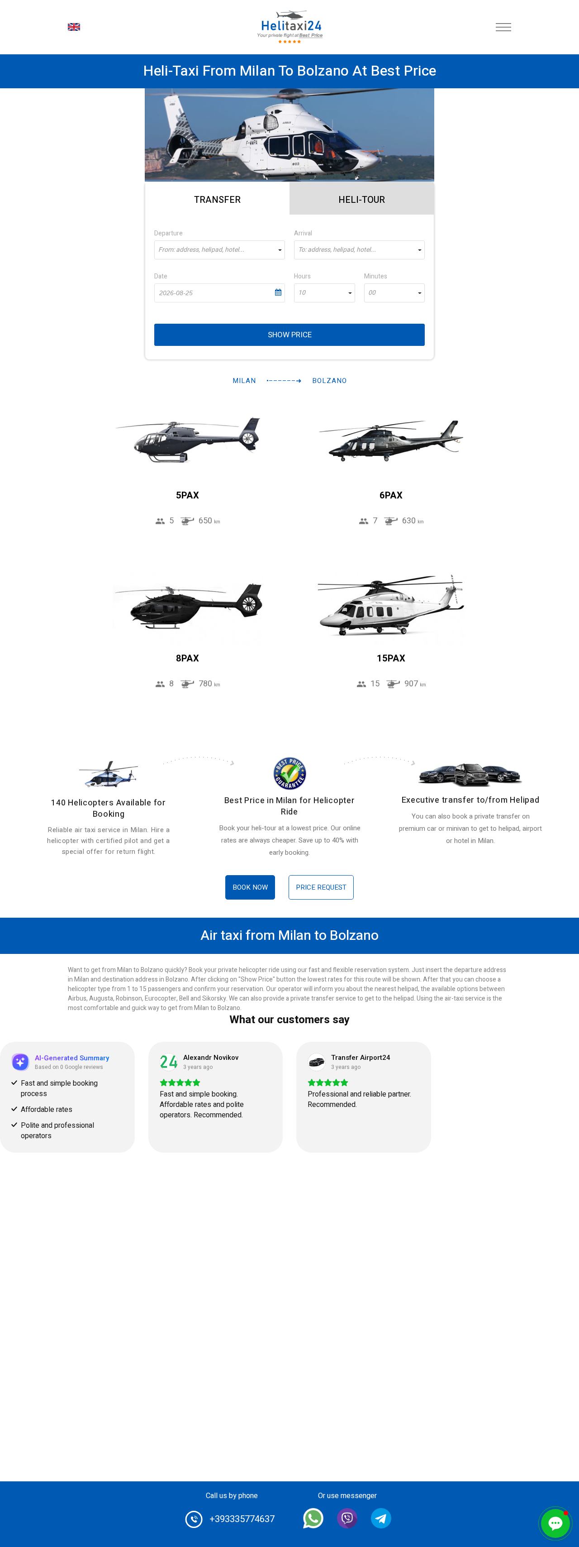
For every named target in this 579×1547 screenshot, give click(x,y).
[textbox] (220, 250)
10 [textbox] (301, 293)
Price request (321, 887)
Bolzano (329, 381)
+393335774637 (242, 1519)
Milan (244, 381)
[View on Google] (169, 1062)
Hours (302, 276)
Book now (250, 887)
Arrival (303, 233)
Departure (168, 233)
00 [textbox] (371, 293)
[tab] (217, 198)
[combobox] (219, 249)
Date (160, 276)
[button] (555, 1523)
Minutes (375, 276)
